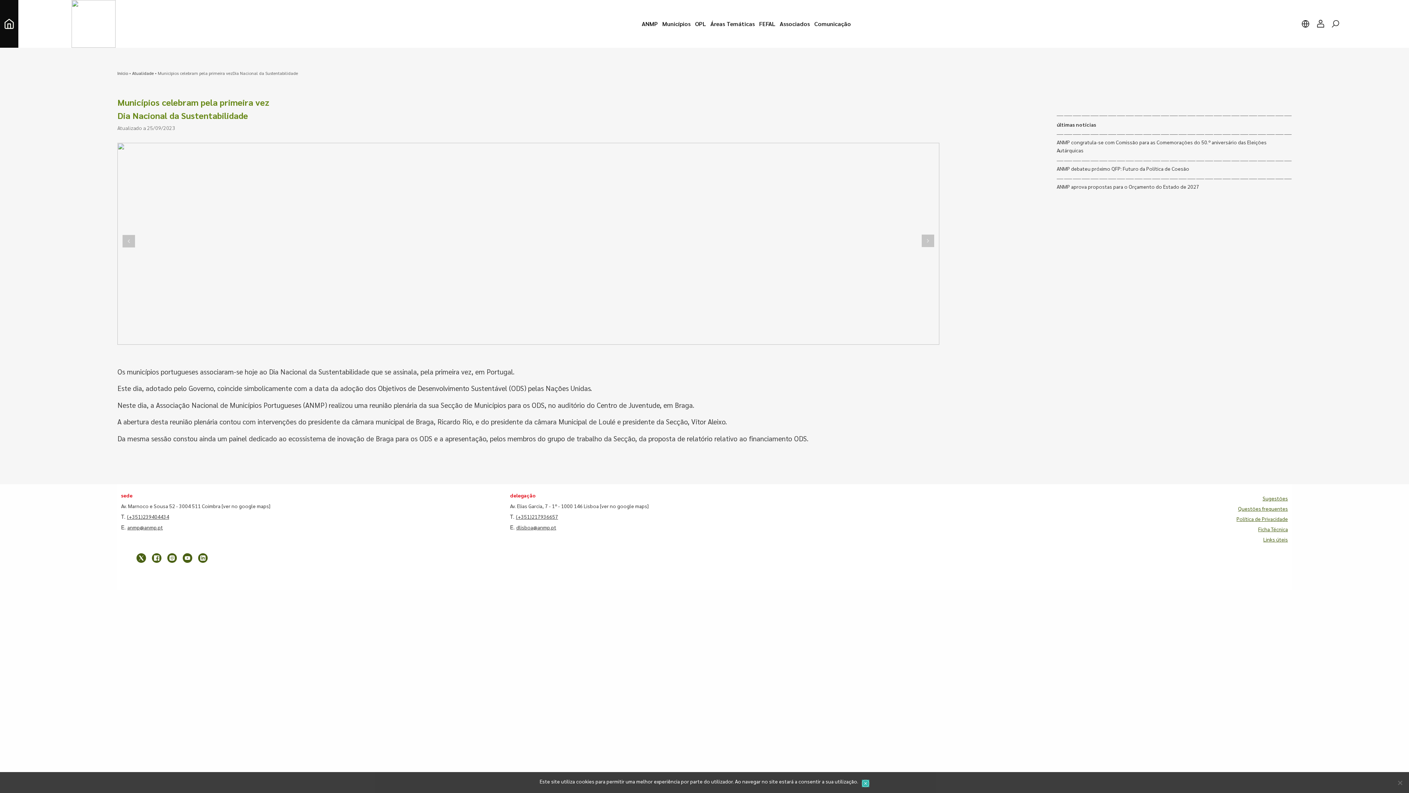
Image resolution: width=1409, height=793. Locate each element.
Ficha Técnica (1273, 529)
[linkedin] (203, 558)
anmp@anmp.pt (145, 527)
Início (122, 73)
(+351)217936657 (537, 516)
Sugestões (1275, 498)
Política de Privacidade (1262, 518)
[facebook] (156, 558)
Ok (865, 783)
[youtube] (187, 558)
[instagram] (172, 558)
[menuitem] (650, 23)
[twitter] (141, 558)
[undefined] (129, 241)
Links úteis (1275, 539)
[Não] (1399, 782)
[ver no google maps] (246, 506)
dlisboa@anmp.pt (536, 527)
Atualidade (143, 73)
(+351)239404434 (148, 516)
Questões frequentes (1263, 508)
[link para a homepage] (9, 24)
